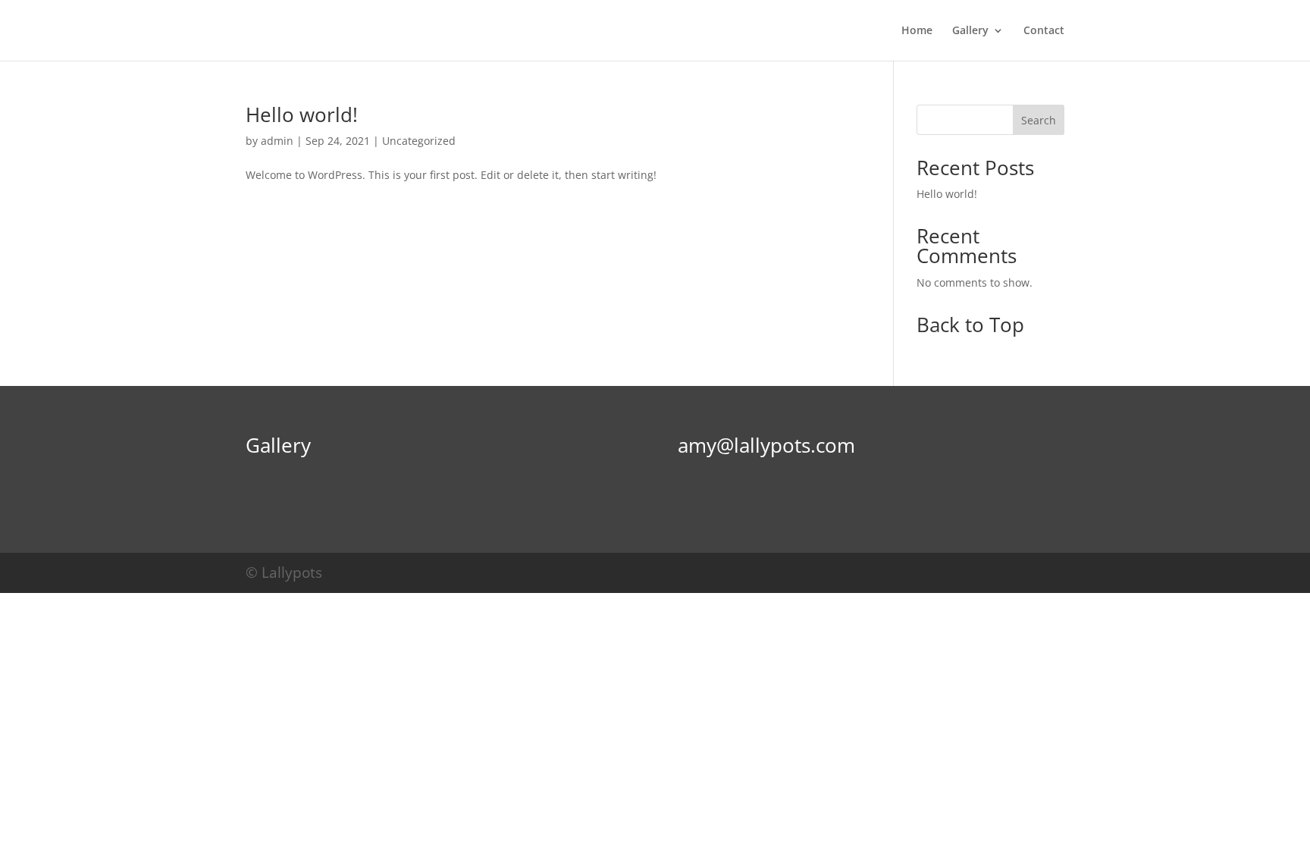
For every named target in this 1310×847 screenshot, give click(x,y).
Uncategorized (419, 140)
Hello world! (302, 114)
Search (1038, 120)
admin (277, 140)
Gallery (970, 31)
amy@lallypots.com (766, 445)
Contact (1043, 31)
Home (916, 31)
